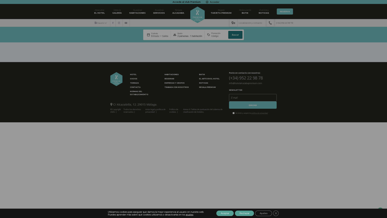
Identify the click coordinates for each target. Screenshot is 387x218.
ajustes (189, 214)
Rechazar (244, 213)
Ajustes (263, 213)
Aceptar (225, 213)
